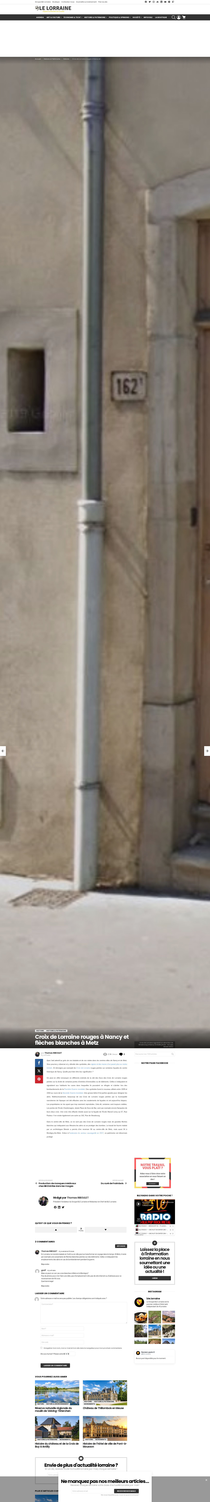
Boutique (56, 2)
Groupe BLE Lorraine (43, 2)
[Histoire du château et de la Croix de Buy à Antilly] (57, 1428)
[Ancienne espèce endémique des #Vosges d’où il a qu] (140, 1331)
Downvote (106, 1230)
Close (206, 1480)
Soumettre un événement (86, 2)
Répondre (121, 1246)
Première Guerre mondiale (74, 1089)
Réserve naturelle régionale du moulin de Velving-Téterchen (53, 1409)
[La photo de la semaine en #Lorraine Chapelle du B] (168, 1317)
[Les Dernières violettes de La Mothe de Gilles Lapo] (168, 1331)
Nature (40, 1404)
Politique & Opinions (119, 17)
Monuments (89, 1404)
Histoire (88, 1401)
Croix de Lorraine (83, 1068)
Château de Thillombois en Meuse (103, 1408)
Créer (155, 1278)
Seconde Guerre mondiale (73, 1093)
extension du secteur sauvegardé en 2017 (87, 1133)
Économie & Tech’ (72, 17)
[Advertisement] (105, 39)
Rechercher (172, 1054)
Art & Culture (53, 17)
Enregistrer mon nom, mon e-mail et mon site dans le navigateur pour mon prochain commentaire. (83, 1348)
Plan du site (102, 2)
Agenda (40, 17)
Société (136, 17)
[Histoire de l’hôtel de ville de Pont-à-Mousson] (105, 1428)
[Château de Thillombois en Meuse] (105, 1392)
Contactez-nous (67, 2)
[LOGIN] (179, 17)
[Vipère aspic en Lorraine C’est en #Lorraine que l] (154, 1317)
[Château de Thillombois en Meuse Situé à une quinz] (154, 1331)
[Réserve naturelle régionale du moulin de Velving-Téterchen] (57, 1392)
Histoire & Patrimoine (94, 17)
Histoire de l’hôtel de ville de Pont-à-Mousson (105, 1445)
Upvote (56, 1230)
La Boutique (161, 17)
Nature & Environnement (57, 1404)
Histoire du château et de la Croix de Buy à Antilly (57, 1445)
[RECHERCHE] (174, 17)
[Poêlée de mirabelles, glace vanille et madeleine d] (140, 1317)
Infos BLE (148, 17)
